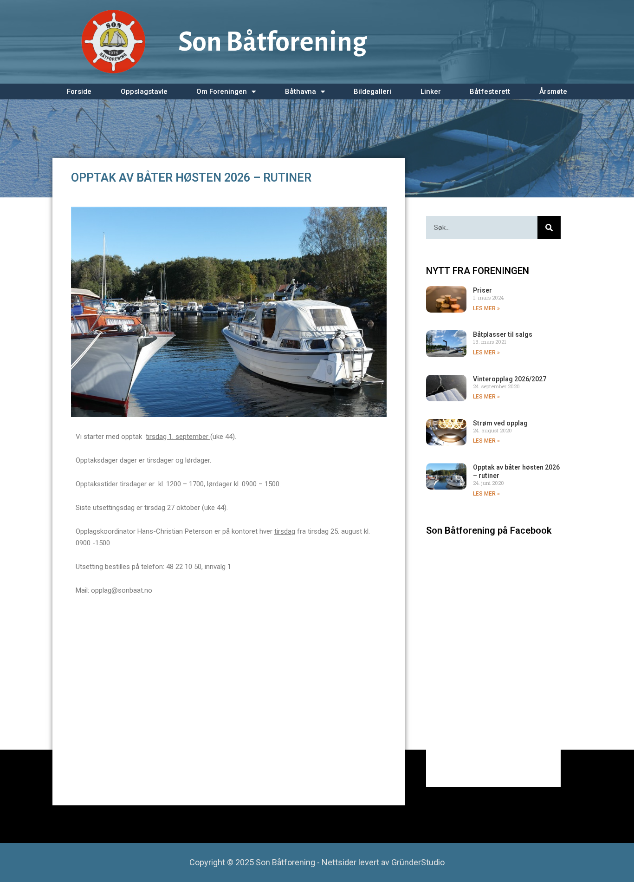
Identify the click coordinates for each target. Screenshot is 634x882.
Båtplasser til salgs (502, 334)
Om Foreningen (221, 91)
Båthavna (300, 91)
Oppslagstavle (144, 91)
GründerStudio (418, 862)
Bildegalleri (372, 91)
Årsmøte (553, 91)
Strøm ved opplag (500, 423)
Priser (482, 290)
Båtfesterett (490, 91)
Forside (79, 91)
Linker (431, 91)
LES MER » (486, 308)
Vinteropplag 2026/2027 (509, 379)
